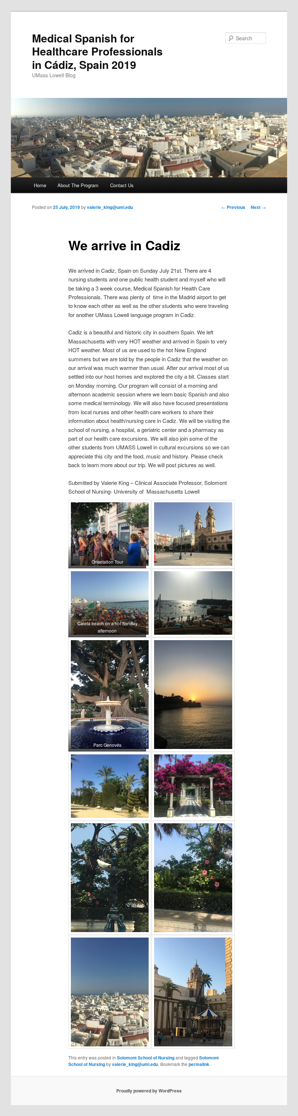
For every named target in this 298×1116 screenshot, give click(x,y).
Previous (233, 207)
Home (40, 185)
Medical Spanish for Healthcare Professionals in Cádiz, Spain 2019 (97, 51)
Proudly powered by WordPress (149, 1090)
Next (258, 207)
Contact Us (122, 185)
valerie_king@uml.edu (110, 207)
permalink (199, 1064)
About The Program (77, 185)
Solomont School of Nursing (145, 1057)
